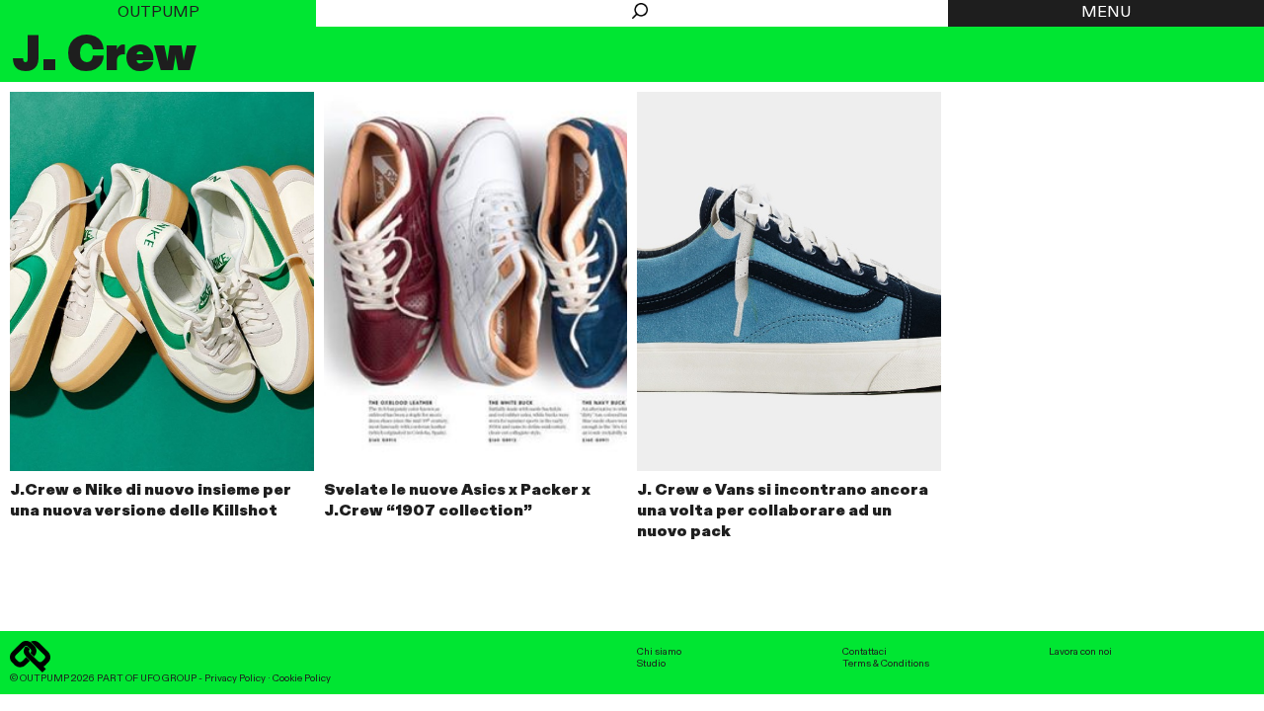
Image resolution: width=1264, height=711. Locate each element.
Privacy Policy (235, 678)
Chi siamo (659, 652)
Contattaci (864, 652)
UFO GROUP (168, 678)
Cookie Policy (302, 678)
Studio (651, 664)
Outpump (158, 13)
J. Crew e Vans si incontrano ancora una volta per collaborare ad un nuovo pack (782, 511)
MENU (1106, 13)
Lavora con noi (1080, 652)
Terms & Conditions (885, 664)
